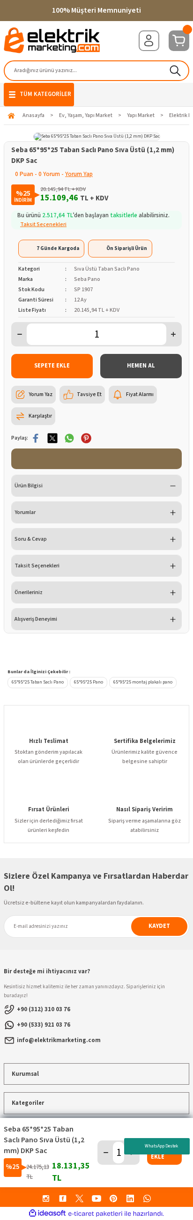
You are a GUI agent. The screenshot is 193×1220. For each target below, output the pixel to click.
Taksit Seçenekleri (37, 566)
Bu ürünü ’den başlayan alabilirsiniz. (93, 220)
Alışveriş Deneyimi (36, 619)
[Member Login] (149, 40)
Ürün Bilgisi (29, 486)
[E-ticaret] (95, 1213)
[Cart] (179, 40)
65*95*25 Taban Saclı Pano (38, 682)
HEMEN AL (141, 365)
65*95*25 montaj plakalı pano (142, 682)
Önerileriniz (29, 592)
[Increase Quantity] (173, 334)
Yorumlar (25, 512)
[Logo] (52, 40)
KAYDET (159, 926)
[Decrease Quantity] (20, 334)
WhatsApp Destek (161, 1146)
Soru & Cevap (31, 539)
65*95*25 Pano (88, 682)
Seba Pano (87, 279)
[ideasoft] (47, 1213)
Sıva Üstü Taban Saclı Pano (107, 269)
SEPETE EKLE (52, 365)
